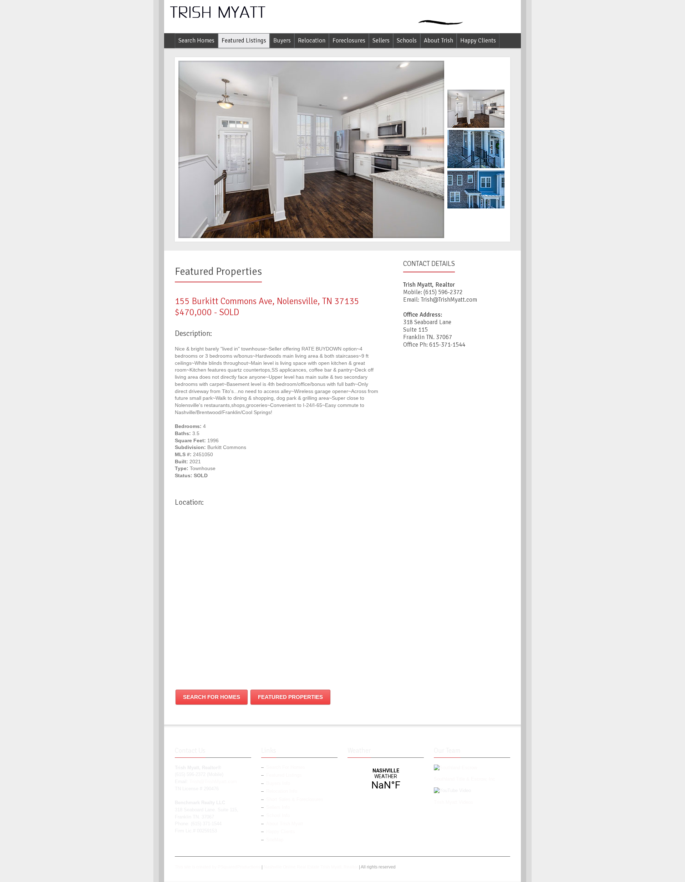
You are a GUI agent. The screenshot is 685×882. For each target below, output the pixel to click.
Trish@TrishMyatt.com (449, 299)
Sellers (381, 40)
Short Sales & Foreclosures (294, 799)
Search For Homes (211, 697)
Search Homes (196, 40)
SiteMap (274, 839)
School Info (278, 815)
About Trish (438, 40)
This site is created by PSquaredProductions (217, 867)
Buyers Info (278, 783)
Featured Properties (290, 697)
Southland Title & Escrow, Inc (464, 779)
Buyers (282, 40)
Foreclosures (349, 40)
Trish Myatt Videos (453, 802)
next (477, 234)
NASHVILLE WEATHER (385, 779)
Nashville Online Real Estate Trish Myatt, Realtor (311, 867)
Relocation (311, 40)
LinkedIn (506, 868)
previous (477, 63)
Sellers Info (278, 807)
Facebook (494, 868)
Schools (407, 40)
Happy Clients (478, 40)
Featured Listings (244, 40)
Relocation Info (281, 791)
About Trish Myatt (284, 823)
